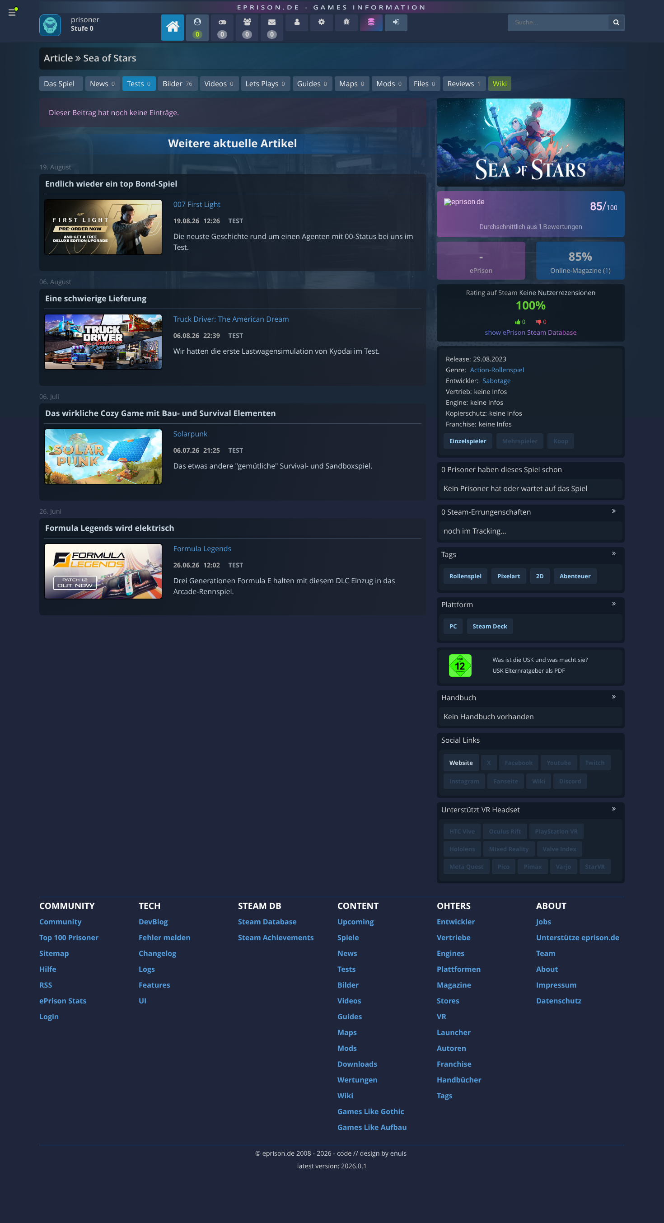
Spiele (348, 937)
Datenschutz (558, 1001)
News (102, 84)
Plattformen (459, 969)
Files (424, 84)
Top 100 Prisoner (68, 937)
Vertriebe (454, 937)
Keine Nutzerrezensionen (557, 293)
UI (142, 1001)
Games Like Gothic (370, 1111)
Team (546, 953)
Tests (138, 84)
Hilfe (47, 969)
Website (461, 763)
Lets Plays (265, 84)
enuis (398, 1153)
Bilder (177, 84)
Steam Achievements (276, 937)
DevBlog (153, 922)
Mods (389, 84)
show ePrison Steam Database (531, 332)
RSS (45, 985)
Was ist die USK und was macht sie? (540, 660)
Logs (147, 969)
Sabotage (496, 381)
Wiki (500, 84)
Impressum (556, 985)
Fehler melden (165, 937)
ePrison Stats (63, 1001)
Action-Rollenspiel (497, 370)
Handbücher (459, 1080)
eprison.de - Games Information (332, 7)
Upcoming (355, 922)
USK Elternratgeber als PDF (529, 670)
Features (154, 985)
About (547, 969)
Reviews (464, 84)
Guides (312, 84)
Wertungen (357, 1080)
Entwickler (456, 922)
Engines (450, 953)
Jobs (543, 922)
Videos (219, 84)
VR (441, 1017)
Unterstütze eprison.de (577, 937)
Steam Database (267, 922)
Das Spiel (59, 84)
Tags (445, 1096)
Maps (351, 84)
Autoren (451, 1048)
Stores (448, 1001)
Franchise (454, 1064)
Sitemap (54, 953)
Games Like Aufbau (372, 1127)
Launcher (454, 1032)
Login (49, 1017)
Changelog (157, 953)
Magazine (454, 985)
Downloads (357, 1064)
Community (60, 922)
